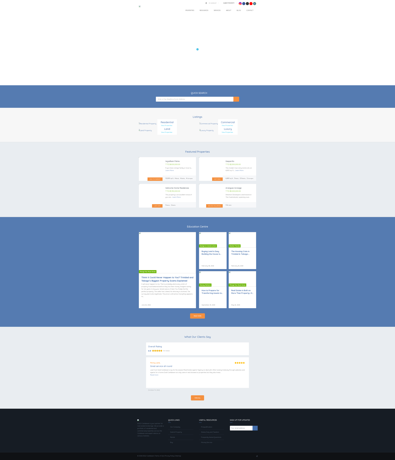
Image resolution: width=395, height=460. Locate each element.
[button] (154, 375)
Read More (197, 316)
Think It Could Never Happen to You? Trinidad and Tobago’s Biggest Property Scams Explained (167, 279)
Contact (249, 10)
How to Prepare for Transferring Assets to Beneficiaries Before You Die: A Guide (212, 291)
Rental (172, 437)
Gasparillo (230, 161)
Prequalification (206, 427)
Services (217, 10)
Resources (204, 10)
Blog (239, 10)
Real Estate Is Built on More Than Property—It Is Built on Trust (241, 291)
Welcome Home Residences (177, 188)
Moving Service (206, 442)
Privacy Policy (169, 456)
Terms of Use (159, 456)
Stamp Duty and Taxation (210, 432)
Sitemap (178, 456)
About (228, 10)
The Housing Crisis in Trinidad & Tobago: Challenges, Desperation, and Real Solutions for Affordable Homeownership (242, 252)
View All (197, 398)
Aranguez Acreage (234, 188)
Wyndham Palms (172, 161)
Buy (171, 442)
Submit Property (228, 3)
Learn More (169, 170)
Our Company (175, 427)
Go (236, 99)
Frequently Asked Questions (211, 437)
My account (213, 3)
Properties (189, 10)
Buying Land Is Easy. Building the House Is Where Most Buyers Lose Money (213, 252)
